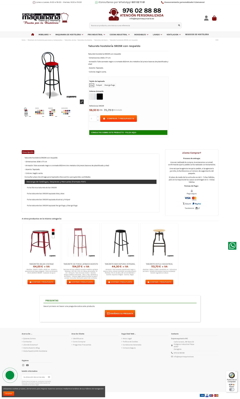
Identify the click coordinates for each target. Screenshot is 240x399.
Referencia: (93, 106)
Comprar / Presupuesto (120, 118)
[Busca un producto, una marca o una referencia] (179, 25)
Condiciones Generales (132, 345)
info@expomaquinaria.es (184, 357)
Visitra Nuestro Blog (31, 348)
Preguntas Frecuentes (82, 345)
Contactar (27, 342)
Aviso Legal (127, 338)
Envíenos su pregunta (121, 313)
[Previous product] (216, 40)
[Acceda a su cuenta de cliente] (206, 18)
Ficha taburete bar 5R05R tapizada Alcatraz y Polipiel (48, 200)
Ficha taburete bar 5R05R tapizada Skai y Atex (45, 194)
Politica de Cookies (130, 342)
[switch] (231, 389)
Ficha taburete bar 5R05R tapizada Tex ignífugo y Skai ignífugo (52, 205)
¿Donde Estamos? (30, 345)
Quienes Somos (29, 338)
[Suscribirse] (49, 377)
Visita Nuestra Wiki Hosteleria (35, 351)
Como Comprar (79, 342)
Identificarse (78, 338)
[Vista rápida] (45, 260)
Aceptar (9, 394)
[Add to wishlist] (38, 260)
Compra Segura (129, 348)
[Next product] (217, 40)
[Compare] (41, 260)
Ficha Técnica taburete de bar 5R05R (42, 188)
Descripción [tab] (28, 152)
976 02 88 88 (179, 353)
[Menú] (236, 372)
